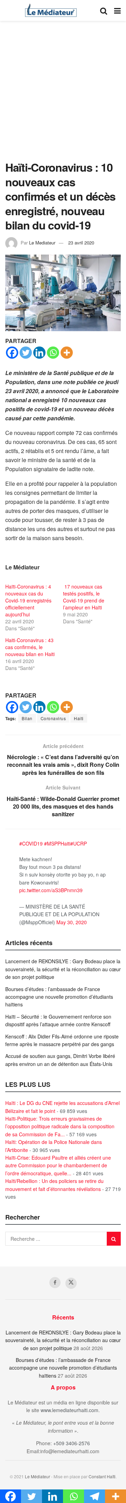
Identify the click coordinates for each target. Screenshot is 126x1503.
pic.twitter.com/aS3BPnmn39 (51, 890)
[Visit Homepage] (51, 10)
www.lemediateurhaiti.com (69, 1410)
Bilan (27, 718)
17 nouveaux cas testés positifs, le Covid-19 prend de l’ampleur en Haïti (83, 597)
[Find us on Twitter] (71, 1283)
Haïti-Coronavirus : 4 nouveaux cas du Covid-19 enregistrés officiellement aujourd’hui (28, 600)
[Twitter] (26, 352)
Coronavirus (53, 718)
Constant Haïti (102, 1476)
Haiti (79, 718)
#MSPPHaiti (57, 843)
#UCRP (78, 843)
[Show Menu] (117, 10)
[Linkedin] (39, 352)
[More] (67, 352)
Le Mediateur (42, 242)
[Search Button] (103, 10)
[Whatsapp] (53, 352)
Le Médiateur (37, 1476)
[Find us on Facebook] (55, 1282)
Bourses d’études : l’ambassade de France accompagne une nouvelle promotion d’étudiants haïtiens (59, 997)
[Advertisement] (63, 94)
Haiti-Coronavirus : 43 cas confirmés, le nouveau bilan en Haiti (30, 647)
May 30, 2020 (71, 922)
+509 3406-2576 (71, 1443)
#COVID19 (31, 843)
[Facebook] (12, 352)
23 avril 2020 (81, 242)
